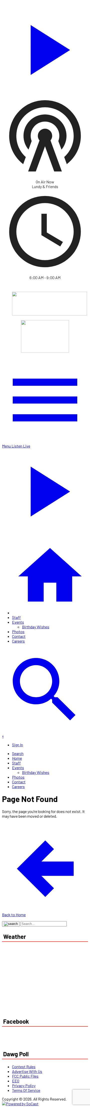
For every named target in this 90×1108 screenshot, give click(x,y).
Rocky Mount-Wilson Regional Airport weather (39, 1001)
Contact (19, 636)
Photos (18, 631)
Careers (18, 641)
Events (18, 622)
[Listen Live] (45, 47)
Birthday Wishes (35, 626)
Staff (16, 617)
